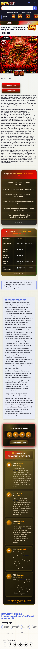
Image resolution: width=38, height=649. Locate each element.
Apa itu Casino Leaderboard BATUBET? (19, 183)
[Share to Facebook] (10, 644)
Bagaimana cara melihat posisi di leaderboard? (19, 195)
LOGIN (9, 23)
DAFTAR (29, 23)
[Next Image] (36, 55)
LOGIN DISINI (11, 90)
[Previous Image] (1, 55)
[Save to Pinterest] (20, 644)
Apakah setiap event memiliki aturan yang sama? (19, 209)
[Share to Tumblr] (31, 644)
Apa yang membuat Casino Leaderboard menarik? (19, 216)
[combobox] (17, 8)
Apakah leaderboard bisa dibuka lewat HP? (19, 202)
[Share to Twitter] (5, 644)
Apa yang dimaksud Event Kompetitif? (19, 189)
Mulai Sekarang (19, 442)
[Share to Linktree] (15, 644)
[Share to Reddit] (25, 644)
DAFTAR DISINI (11, 85)
